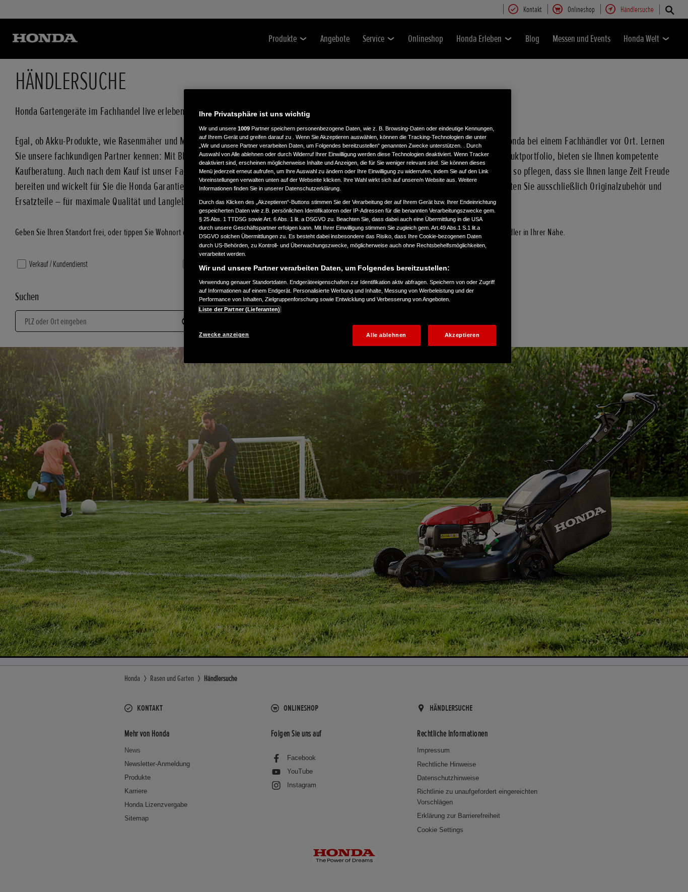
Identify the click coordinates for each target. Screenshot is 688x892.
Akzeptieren (462, 335)
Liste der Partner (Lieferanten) (240, 309)
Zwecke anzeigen (224, 334)
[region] (347, 226)
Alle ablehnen (386, 335)
